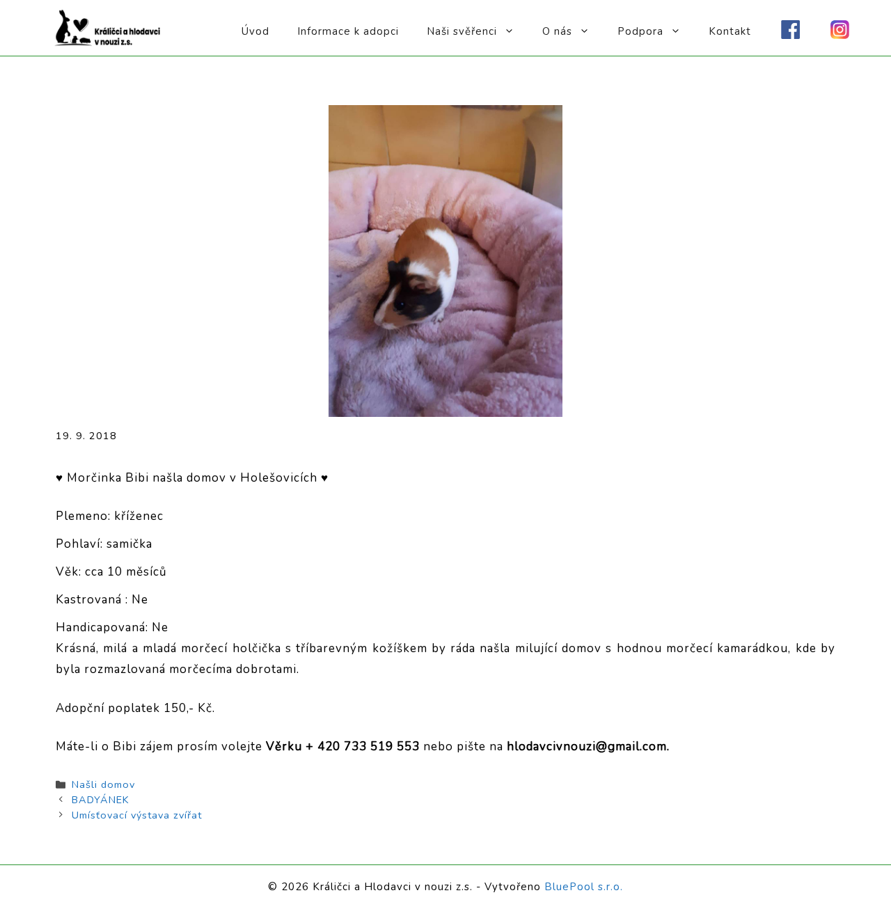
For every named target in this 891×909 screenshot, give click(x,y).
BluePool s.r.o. (583, 887)
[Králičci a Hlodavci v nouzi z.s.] (108, 27)
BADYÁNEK (100, 800)
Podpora (640, 31)
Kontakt (730, 31)
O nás (557, 31)
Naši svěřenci (462, 31)
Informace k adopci (348, 31)
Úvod (255, 31)
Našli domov (103, 784)
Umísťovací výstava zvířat (137, 815)
